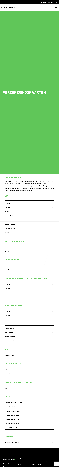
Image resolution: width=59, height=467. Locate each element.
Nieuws (47, 462)
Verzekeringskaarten (37, 462)
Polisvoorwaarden (36, 464)
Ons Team (20, 465)
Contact (43, 2)
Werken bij (50, 2)
